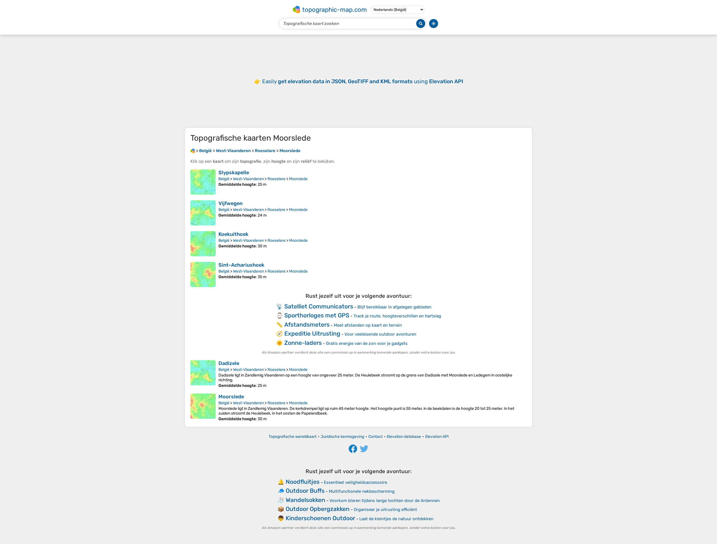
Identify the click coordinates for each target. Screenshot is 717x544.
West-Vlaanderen (248, 178)
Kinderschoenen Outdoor (320, 518)
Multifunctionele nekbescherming (362, 491)
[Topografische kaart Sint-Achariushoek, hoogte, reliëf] (203, 274)
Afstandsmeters (307, 324)
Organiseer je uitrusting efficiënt (385, 509)
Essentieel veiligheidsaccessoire (355, 482)
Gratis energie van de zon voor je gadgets (367, 343)
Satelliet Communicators (318, 306)
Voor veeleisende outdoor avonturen (380, 334)
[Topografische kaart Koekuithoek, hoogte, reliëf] (203, 243)
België (223, 178)
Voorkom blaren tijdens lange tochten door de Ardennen (384, 500)
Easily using (362, 81)
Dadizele (228, 363)
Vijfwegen (230, 203)
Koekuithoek (233, 234)
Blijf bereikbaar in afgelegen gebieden (394, 307)
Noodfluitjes (303, 481)
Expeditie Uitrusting (312, 333)
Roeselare (276, 178)
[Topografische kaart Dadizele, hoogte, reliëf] (203, 374)
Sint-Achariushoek (241, 265)
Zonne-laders (303, 342)
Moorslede (298, 178)
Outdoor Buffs (305, 490)
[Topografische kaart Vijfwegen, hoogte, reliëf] (203, 212)
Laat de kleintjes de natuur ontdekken (396, 518)
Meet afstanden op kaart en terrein (368, 325)
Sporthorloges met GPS (316, 315)
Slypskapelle (233, 172)
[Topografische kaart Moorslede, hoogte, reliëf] (203, 407)
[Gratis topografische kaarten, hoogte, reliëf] (192, 150)
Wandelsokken (305, 499)
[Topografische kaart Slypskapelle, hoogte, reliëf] (203, 182)
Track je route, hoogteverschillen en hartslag (397, 316)
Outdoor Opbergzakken (318, 508)
